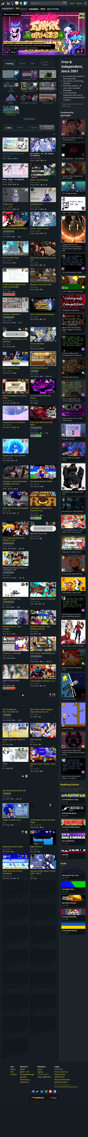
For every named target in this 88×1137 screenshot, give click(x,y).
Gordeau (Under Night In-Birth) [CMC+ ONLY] (42, 872)
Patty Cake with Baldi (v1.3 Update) (13, 1058)
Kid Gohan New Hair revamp (41, 976)
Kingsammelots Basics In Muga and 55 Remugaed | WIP (15, 569)
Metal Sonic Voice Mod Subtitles (15, 508)
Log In (72, 3)
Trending (9, 63)
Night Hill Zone (36, 846)
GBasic (5, 764)
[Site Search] (64, 3)
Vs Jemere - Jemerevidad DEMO (15, 976)
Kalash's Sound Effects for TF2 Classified (15, 340)
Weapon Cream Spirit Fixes (41, 284)
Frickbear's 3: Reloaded (12, 653)
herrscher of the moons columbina (42, 155)
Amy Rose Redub (9, 923)
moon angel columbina (13, 180)
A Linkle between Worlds (12, 949)
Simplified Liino (36, 204)
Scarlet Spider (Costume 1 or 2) (42, 681)
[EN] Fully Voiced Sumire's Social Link (43, 259)
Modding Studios (69, 784)
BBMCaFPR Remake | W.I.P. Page (13, 1028)
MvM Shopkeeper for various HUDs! (14, 396)
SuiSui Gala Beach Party (11, 680)
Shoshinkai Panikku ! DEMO (41, 481)
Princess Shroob (9, 897)
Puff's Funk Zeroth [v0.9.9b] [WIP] (41, 423)
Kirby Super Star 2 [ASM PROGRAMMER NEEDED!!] (40, 898)
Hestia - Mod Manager (39, 180)
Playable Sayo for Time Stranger (12, 627)
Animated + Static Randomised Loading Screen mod (15, 482)
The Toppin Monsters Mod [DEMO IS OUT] (13, 539)
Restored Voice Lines (38, 533)
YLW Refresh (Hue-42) (39, 368)
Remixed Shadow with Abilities (15, 228)
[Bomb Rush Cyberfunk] (8, 3)
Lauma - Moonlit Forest (39, 228)
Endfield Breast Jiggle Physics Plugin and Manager (14, 285)
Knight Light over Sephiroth (14, 739)
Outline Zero (8, 204)
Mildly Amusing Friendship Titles (13, 1086)
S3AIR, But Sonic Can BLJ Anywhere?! (12, 872)
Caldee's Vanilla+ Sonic (12, 820)
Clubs (63, 863)
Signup (79, 3)
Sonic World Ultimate (11, 368)
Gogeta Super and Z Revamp (14, 455)
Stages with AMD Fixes (12, 599)
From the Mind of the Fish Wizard (40, 396)
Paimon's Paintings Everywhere (13, 154)
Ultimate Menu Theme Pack (41, 1000)
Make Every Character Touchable (11, 1001)
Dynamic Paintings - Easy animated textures (40, 627)
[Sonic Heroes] (12, 3)
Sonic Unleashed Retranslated (42, 314)
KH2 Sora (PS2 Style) (11, 258)
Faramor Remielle (37, 343)
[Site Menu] (85, 3)
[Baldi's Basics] (21, 3)
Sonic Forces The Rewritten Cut (42, 653)
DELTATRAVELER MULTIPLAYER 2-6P (10, 710)
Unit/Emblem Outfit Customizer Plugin (42, 821)
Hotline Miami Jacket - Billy (13, 1112)
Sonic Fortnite (35, 739)
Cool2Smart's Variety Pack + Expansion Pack (41, 509)
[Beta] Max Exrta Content (13, 846)
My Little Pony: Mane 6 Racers (42, 1112)
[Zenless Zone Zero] (17, 3)
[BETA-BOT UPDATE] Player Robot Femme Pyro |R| (41, 710)
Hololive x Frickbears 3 (12, 314)
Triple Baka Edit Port (38, 1027)
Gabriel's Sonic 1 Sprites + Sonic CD (43, 765)
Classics (22, 63)
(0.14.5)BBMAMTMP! (38, 1085)
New (33, 63)
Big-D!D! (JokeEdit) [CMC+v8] (14, 790)
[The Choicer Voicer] (25, 3)
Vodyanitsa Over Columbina (14, 422)
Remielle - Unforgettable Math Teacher (42, 950)
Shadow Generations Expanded (42, 599)
